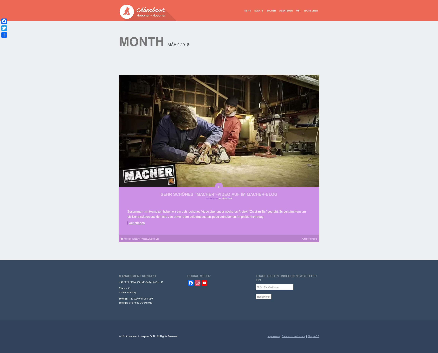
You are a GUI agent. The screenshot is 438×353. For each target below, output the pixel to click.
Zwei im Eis (153, 238)
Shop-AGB (313, 336)
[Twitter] (4, 28)
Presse (144, 238)
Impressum (274, 336)
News (247, 10)
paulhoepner (212, 198)
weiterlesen (137, 222)
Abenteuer (286, 10)
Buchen (271, 10)
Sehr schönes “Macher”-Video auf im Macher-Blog (219, 194)
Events (258, 10)
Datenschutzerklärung (294, 336)
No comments (310, 238)
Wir (298, 10)
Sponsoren (311, 10)
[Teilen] (4, 35)
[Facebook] (4, 21)
